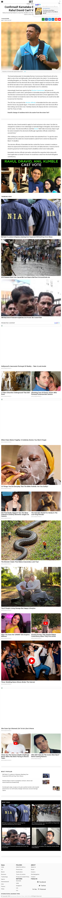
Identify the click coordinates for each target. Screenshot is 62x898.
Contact (33, 876)
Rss (35, 889)
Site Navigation (35, 874)
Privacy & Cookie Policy (22, 876)
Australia (18, 880)
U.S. (17, 890)
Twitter (43, 885)
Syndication (19, 872)
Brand (32, 869)
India (2, 867)
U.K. (17, 888)
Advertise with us (20, 867)
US (2, 869)
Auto (2, 884)
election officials (30, 102)
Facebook (42, 882)
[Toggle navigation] (2, 2)
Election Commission (38, 90)
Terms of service (20, 874)
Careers (33, 872)
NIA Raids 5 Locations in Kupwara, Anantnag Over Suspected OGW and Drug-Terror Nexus (26, 237)
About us (33, 867)
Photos (3, 886)
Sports (3, 879)
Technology (4, 876)
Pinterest (42, 889)
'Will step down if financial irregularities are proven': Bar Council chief (21, 317)
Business (3, 874)
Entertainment (5, 881)
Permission (19, 869)
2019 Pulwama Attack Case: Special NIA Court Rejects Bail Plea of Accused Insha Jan (25, 277)
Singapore (19, 885)
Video (2, 889)
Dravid (36, 129)
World (2, 872)
